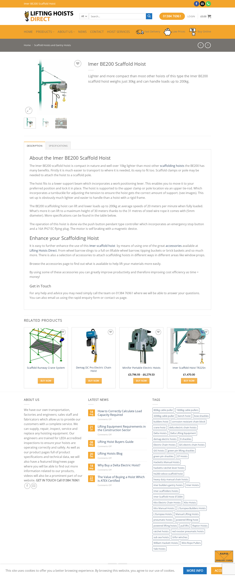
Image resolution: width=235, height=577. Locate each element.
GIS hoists (158, 450)
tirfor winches (179, 537)
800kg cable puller (163, 410)
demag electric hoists (164, 439)
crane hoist (159, 427)
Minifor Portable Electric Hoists (141, 367)
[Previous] (29, 87)
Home (28, 32)
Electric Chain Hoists (164, 444)
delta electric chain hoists (182, 427)
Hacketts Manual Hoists (166, 462)
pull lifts (184, 525)
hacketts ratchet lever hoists (168, 467)
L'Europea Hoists (162, 514)
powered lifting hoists (165, 525)
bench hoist (184, 416)
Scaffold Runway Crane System (46, 367)
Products (44, 32)
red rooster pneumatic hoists (188, 531)
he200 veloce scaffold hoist (168, 473)
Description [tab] (34, 145)
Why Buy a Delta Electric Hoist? (119, 465)
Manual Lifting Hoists (187, 514)
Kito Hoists (190, 502)
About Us (65, 32)
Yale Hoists (159, 548)
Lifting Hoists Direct (43, 250)
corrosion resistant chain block (188, 421)
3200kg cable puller (163, 416)
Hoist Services (118, 32)
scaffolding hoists (172, 166)
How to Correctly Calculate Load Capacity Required (120, 412)
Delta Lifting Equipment (183, 433)
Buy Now (46, 380)
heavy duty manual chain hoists (170, 479)
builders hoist (160, 421)
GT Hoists (182, 456)
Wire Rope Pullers (191, 543)
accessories (174, 246)
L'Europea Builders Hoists (192, 508)
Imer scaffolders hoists (165, 491)
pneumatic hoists (162, 519)
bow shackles (201, 416)
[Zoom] (28, 110)
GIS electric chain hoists (192, 444)
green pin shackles (163, 456)
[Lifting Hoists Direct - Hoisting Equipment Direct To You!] (49, 16)
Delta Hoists (160, 433)
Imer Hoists (192, 485)
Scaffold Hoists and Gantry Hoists (52, 45)
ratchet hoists (161, 531)
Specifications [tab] (58, 145)
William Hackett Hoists (165, 543)
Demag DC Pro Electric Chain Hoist (93, 369)
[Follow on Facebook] (196, 4)
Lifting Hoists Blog (110, 453)
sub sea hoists (161, 537)
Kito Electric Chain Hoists (166, 502)
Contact (97, 32)
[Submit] (149, 16)
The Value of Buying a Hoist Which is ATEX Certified (121, 478)
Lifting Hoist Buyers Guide (115, 442)
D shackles (185, 439)
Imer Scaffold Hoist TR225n (189, 367)
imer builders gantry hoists (168, 485)
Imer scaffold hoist (102, 246)
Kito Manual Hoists (163, 508)
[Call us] (208, 4)
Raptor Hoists (199, 525)
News (82, 32)
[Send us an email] (202, 4)
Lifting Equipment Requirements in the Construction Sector (122, 428)
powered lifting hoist (187, 519)
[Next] (76, 87)
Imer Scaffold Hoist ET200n (168, 496)
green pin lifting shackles (181, 450)
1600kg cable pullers (187, 410)
